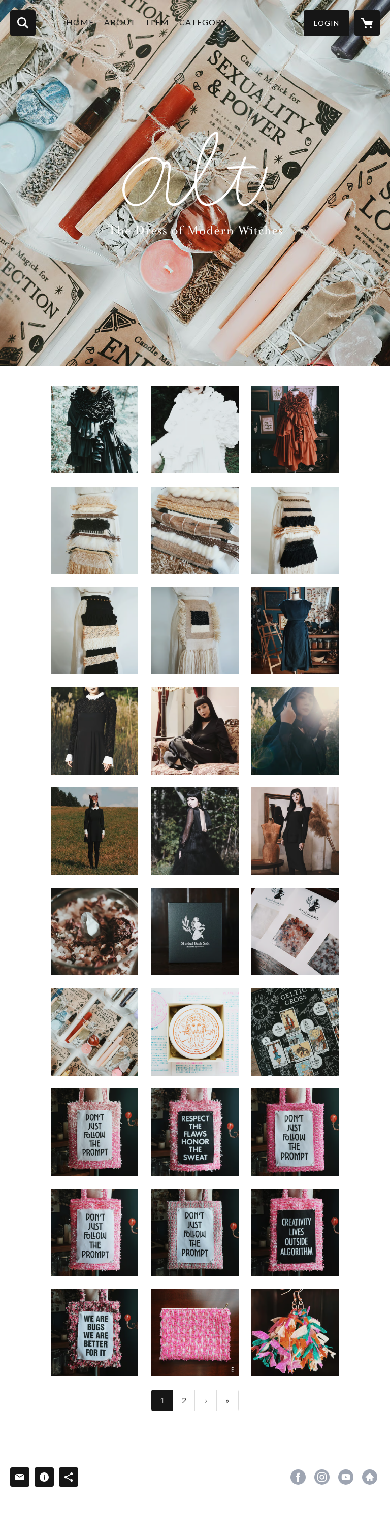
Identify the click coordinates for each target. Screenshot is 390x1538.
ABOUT (120, 22)
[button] (326, 23)
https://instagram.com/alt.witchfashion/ (322, 1477)
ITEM (157, 22)
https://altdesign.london (369, 1477)
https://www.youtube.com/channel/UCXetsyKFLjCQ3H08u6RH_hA (345, 1477)
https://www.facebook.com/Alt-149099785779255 (298, 1477)
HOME (80, 22)
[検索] (23, 23)
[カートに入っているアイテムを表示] (367, 23)
